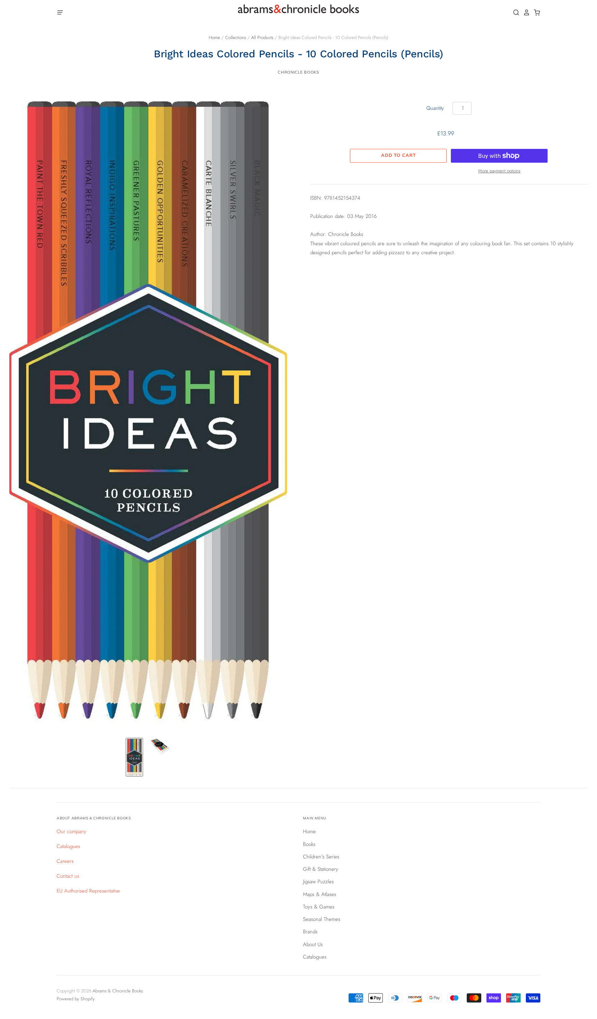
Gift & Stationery (320, 869)
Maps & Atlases (319, 894)
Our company (71, 831)
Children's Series (321, 856)
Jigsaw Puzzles (318, 881)
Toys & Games (318, 907)
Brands (310, 931)
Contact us (68, 876)
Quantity (435, 108)
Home (214, 37)
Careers (65, 861)
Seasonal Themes (321, 919)
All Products (262, 37)
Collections (235, 37)
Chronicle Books (298, 72)
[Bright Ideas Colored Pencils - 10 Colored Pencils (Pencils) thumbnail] (134, 757)
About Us (313, 944)
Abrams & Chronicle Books (118, 991)
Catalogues (68, 846)
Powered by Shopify (75, 999)
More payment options (499, 171)
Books (309, 844)
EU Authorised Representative (88, 891)
